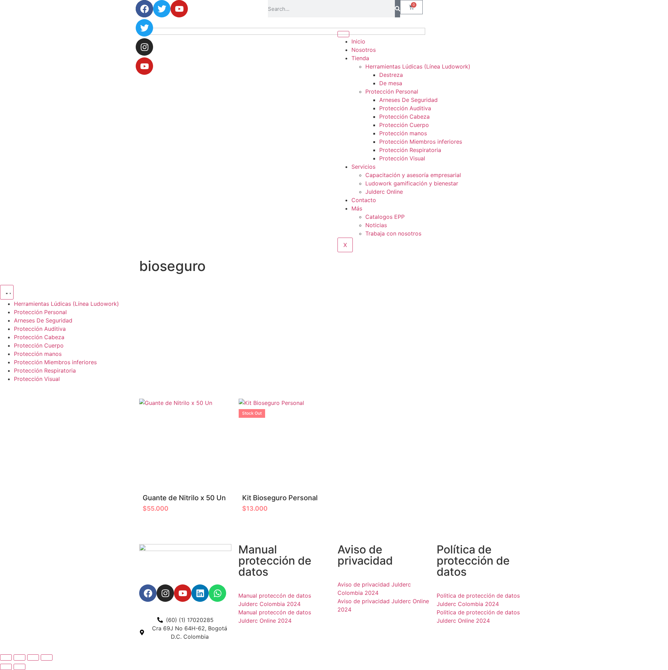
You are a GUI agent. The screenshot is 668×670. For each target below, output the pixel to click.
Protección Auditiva (405, 108)
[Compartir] (33, 657)
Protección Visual (402, 158)
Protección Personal (391, 91)
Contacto (363, 200)
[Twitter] (144, 28)
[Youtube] (144, 66)
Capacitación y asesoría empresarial (413, 175)
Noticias (376, 225)
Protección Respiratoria (410, 149)
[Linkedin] (200, 593)
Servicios (363, 166)
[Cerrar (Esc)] (47, 657)
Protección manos (403, 133)
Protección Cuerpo (404, 124)
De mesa (390, 83)
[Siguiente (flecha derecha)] (19, 667)
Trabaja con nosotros (393, 233)
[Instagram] (144, 47)
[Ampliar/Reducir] (6, 657)
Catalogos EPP (385, 216)
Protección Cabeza (404, 116)
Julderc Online (384, 191)
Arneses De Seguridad (408, 99)
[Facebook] (144, 8)
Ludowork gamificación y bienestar (411, 183)
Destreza (391, 74)
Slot (244, 635)
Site (255, 635)
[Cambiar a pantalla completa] (19, 657)
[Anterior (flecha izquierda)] (6, 667)
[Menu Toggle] (7, 292)
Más (356, 208)
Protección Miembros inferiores (420, 141)
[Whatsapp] (217, 593)
